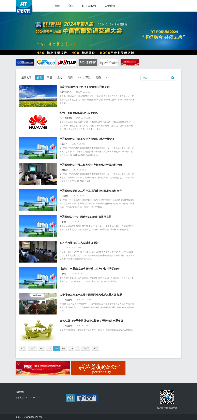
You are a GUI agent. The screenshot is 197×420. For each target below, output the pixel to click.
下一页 (86, 348)
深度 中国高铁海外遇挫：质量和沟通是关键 (85, 86)
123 (49, 348)
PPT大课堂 (84, 77)
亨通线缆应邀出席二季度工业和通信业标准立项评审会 (91, 190)
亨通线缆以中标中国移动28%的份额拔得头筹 (85, 216)
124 (56, 348)
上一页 (32, 348)
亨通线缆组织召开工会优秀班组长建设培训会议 (87, 138)
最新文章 (26, 77)
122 (41, 348)
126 (71, 348)
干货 (49, 77)
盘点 (59, 77)
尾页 (95, 348)
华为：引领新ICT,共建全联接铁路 (79, 112)
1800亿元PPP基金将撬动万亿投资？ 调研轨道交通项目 (91, 320)
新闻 (57, 5)
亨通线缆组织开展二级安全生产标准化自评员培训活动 (91, 164)
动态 (98, 77)
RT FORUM (89, 5)
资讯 (39, 77)
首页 (23, 348)
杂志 (71, 5)
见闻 (70, 77)
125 (63, 348)
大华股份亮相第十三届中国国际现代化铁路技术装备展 (91, 294)
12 (107, 77)
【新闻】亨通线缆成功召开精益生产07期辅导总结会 (90, 268)
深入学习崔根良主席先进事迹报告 (79, 242)
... (77, 348)
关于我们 (110, 5)
